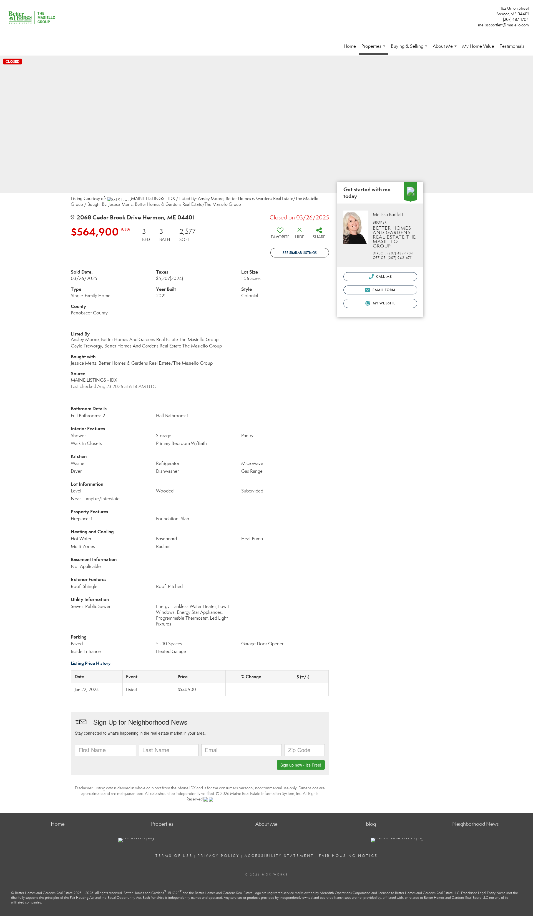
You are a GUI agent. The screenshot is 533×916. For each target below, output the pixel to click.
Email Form (383, 290)
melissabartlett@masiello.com (503, 24)
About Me (446, 48)
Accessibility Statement (279, 856)
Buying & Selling (410, 48)
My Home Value (478, 46)
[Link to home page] (33, 18)
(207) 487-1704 (516, 19)
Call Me (383, 276)
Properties (374, 49)
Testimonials (512, 46)
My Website (384, 303)
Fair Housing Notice (348, 856)
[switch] (280, 235)
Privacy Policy (219, 856)
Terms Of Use (174, 856)
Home (350, 46)
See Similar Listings (300, 253)
